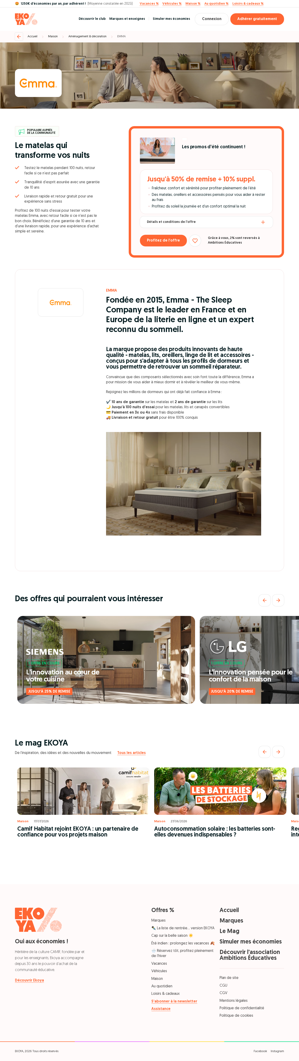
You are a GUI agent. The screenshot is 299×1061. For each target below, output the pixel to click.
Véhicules (159, 971)
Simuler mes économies (171, 19)
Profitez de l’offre (163, 240)
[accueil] (26, 19)
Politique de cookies (236, 1016)
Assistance (161, 1009)
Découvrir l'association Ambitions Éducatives (250, 955)
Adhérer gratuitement (257, 19)
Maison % (192, 4)
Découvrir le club (92, 19)
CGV (223, 993)
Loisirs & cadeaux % (247, 4)
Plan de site (229, 978)
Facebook (260, 1051)
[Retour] (19, 37)
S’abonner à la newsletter (174, 1001)
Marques (158, 921)
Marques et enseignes (127, 19)
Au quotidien (161, 986)
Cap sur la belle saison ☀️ (172, 936)
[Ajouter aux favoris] (195, 240)
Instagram (277, 1051)
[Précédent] (265, 600)
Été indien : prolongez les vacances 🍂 (183, 943)
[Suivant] (278, 600)
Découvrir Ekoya (29, 980)
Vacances (159, 964)
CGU (223, 986)
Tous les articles (131, 753)
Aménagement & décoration (87, 36)
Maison (53, 36)
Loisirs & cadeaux (165, 994)
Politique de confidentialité (242, 1008)
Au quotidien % (216, 4)
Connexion (211, 19)
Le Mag (229, 931)
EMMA (121, 36)
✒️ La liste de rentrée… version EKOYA (182, 928)
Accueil (32, 36)
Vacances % (149, 4)
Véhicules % (172, 4)
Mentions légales (234, 1001)
